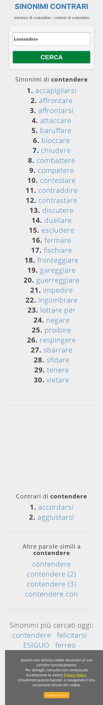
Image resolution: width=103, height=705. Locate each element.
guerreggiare (58, 280)
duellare (58, 220)
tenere (58, 369)
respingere (58, 340)
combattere (55, 160)
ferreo (65, 645)
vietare (57, 379)
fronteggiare (57, 260)
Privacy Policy (75, 675)
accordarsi (55, 507)
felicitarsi (72, 635)
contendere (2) (51, 574)
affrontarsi (55, 110)
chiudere (56, 150)
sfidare (58, 359)
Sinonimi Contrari (51, 6)
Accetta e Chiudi (56, 695)
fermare (57, 240)
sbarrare (58, 349)
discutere (58, 210)
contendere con (51, 593)
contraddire (58, 190)
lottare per (58, 310)
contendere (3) (51, 583)
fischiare (58, 250)
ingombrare (58, 300)
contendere (51, 564)
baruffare (56, 130)
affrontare (56, 100)
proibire (57, 330)
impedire (58, 290)
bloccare (56, 140)
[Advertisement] (52, 451)
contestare (58, 180)
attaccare (55, 120)
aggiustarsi (56, 517)
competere (56, 170)
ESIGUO (36, 645)
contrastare (57, 200)
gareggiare (58, 270)
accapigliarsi (55, 90)
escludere (58, 230)
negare (58, 320)
